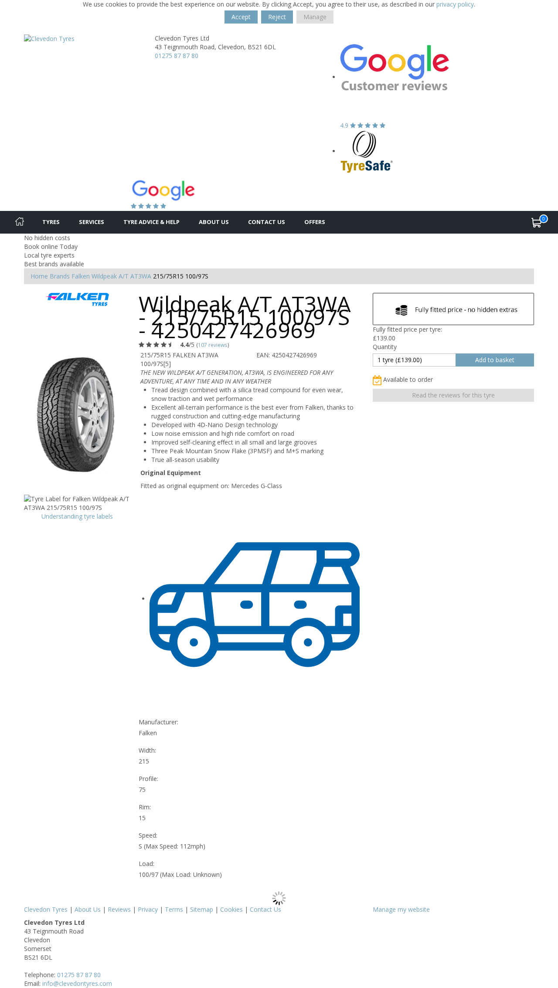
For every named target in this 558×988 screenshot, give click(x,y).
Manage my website (401, 909)
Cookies (231, 909)
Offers (314, 222)
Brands (60, 276)
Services (91, 222)
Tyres (51, 222)
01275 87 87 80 (176, 55)
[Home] (20, 222)
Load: (146, 863)
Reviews (119, 909)
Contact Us (266, 222)
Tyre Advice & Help (151, 222)
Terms (174, 909)
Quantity (385, 347)
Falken (80, 276)
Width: (147, 750)
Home (39, 276)
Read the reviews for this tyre (453, 395)
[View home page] (49, 38)
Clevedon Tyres (46, 909)
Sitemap (201, 909)
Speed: (148, 835)
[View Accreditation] (367, 151)
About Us (214, 222)
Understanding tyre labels (77, 516)
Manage (315, 17)
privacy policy (455, 4)
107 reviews (213, 344)
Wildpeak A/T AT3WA (121, 276)
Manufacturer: (158, 722)
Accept (241, 17)
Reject (277, 17)
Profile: (148, 778)
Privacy (148, 909)
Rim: (145, 807)
